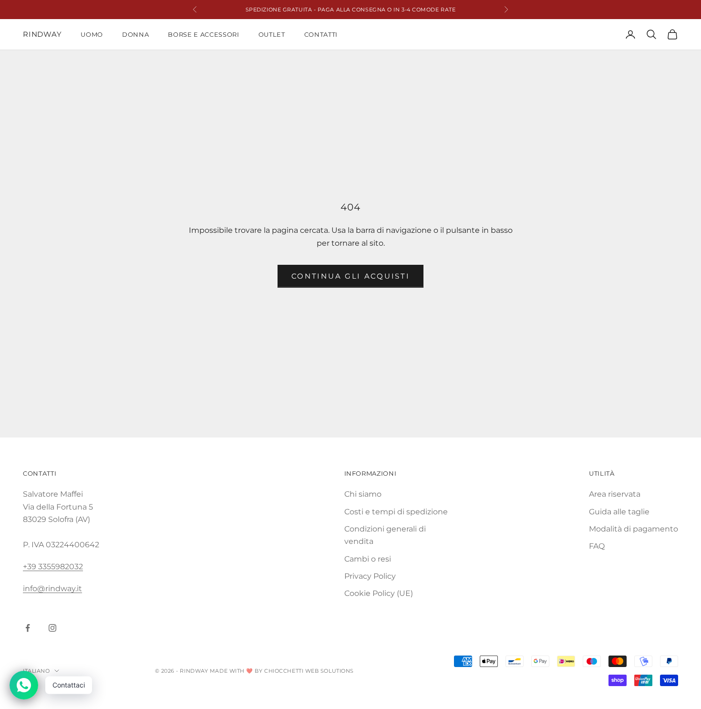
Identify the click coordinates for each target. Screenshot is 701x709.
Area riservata (614, 494)
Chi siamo (362, 494)
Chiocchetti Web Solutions (309, 670)
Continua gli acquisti (350, 276)
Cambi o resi (367, 558)
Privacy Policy (370, 576)
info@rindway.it (52, 588)
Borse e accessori (203, 34)
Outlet (271, 34)
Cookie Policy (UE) (378, 593)
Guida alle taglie (619, 511)
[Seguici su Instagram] (52, 628)
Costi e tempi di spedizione (396, 511)
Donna (135, 34)
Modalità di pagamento (633, 528)
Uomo (92, 34)
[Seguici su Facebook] (27, 628)
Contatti (321, 34)
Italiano (36, 670)
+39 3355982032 (53, 566)
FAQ (597, 546)
